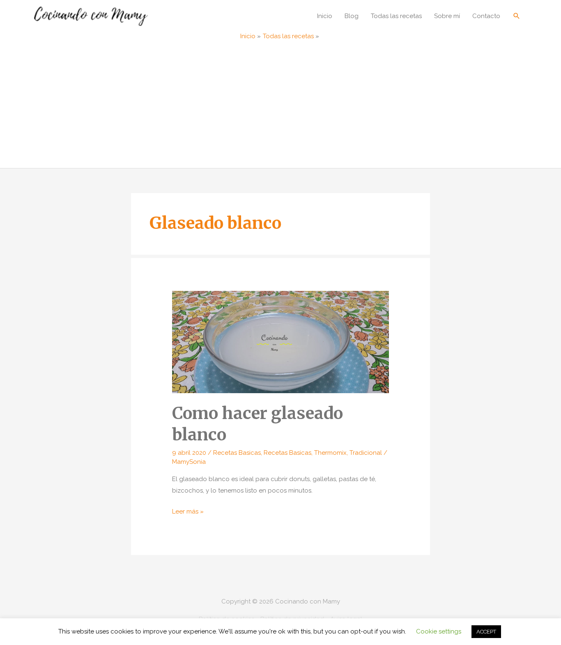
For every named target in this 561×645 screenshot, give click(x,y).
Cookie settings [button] (438, 631)
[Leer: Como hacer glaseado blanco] (280, 341)
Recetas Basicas (237, 452)
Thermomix (330, 452)
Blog (352, 16)
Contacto (486, 16)
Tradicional (365, 452)
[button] (517, 16)
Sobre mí (447, 16)
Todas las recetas (396, 16)
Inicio (324, 16)
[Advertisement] (280, 106)
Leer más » (188, 512)
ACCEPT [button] (486, 632)
